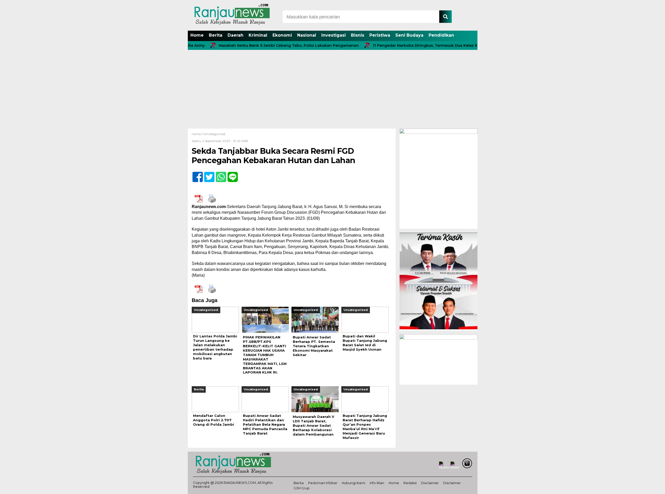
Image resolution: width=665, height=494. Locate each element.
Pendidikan (441, 35)
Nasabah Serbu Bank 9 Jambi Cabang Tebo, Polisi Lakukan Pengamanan (273, 45)
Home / (197, 134)
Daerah (235, 35)
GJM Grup (302, 488)
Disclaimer (430, 483)
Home (197, 35)
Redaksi (410, 483)
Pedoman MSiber (322, 483)
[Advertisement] (332, 89)
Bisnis (357, 35)
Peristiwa (379, 35)
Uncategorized (214, 134)
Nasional (306, 35)
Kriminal (258, 35)
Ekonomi (282, 35)
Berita (215, 35)
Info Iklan (377, 483)
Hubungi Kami (353, 483)
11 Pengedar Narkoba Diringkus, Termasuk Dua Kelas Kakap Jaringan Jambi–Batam (436, 45)
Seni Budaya (409, 35)
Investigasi (333, 35)
